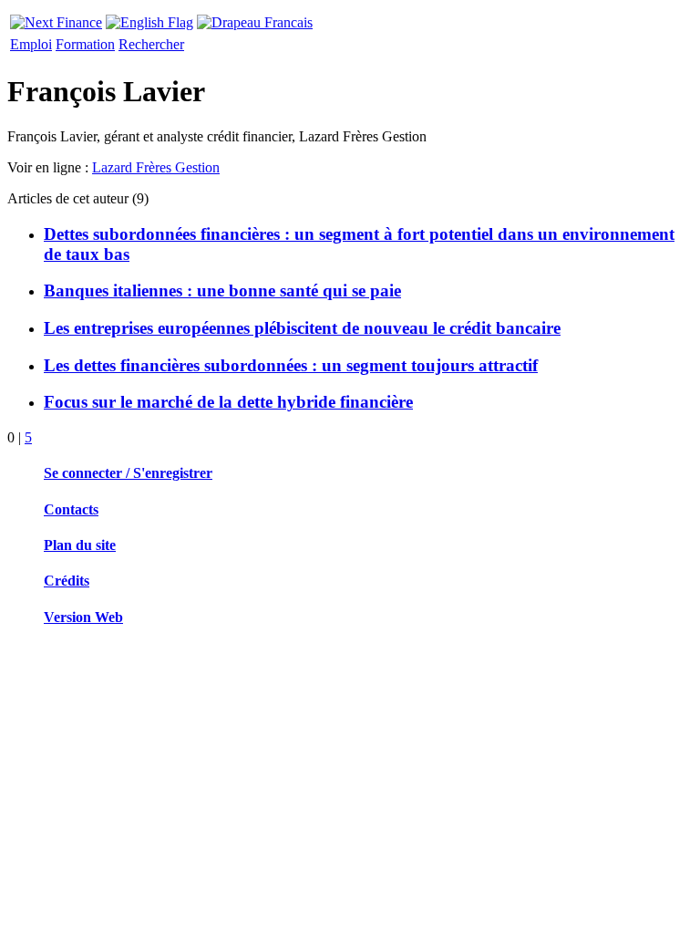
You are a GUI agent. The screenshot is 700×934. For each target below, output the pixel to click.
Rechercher (151, 44)
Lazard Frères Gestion (156, 167)
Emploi (31, 44)
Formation (85, 44)
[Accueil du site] (56, 18)
